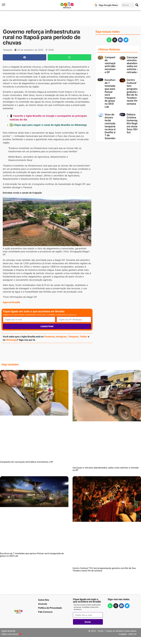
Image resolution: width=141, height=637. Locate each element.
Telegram (73, 336)
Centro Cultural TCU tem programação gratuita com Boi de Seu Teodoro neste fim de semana (104, 569)
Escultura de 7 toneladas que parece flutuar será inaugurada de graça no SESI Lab (32, 554)
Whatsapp (11, 339)
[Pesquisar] (137, 5)
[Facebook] (120, 39)
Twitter (83, 336)
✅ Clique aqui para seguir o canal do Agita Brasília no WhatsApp (48, 125)
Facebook (49, 336)
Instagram (61, 336)
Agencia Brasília (11, 302)
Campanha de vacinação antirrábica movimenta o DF (111, 65)
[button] (24, 57)
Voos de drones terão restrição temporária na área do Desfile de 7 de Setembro (111, 126)
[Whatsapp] (109, 39)
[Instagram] (114, 39)
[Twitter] (126, 39)
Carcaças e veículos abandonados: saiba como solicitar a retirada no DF (106, 468)
